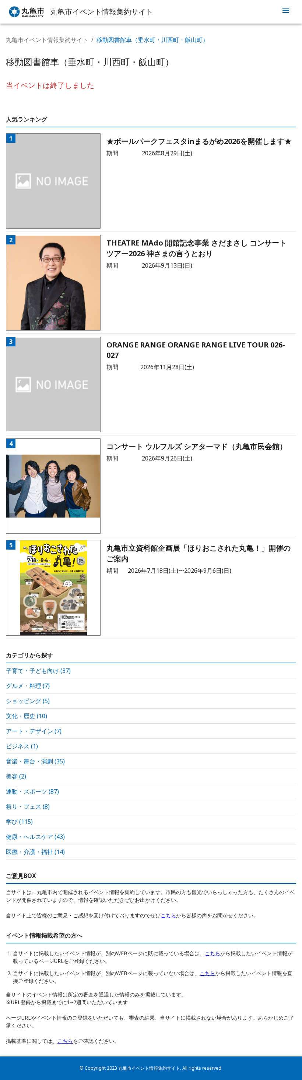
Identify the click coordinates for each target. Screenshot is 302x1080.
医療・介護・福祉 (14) (35, 852)
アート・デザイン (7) (34, 731)
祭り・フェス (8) (28, 806)
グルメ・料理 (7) (28, 686)
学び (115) (19, 822)
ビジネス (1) (22, 746)
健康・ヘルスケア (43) (35, 837)
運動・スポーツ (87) (32, 791)
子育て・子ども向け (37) (38, 671)
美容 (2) (16, 776)
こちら (168, 915)
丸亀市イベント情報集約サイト (47, 40)
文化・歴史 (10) (26, 716)
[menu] (285, 11)
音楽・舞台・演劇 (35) (35, 761)
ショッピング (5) (28, 701)
